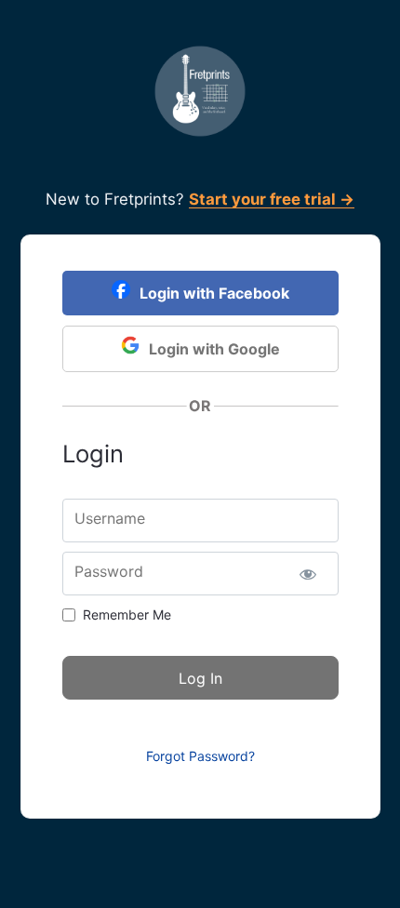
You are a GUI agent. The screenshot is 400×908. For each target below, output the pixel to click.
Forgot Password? (200, 756)
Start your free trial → (271, 199)
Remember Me (127, 614)
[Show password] (308, 573)
